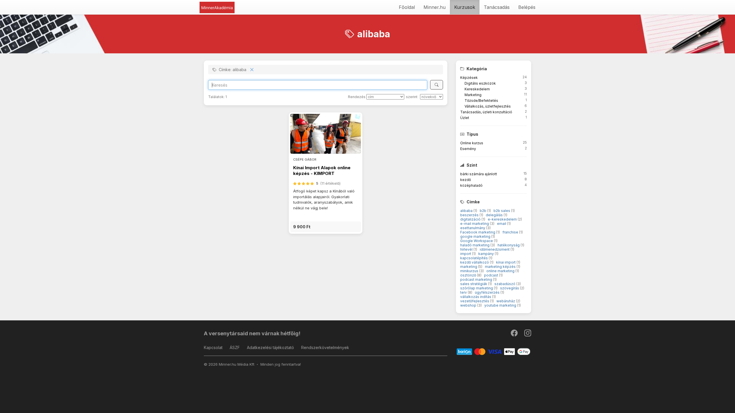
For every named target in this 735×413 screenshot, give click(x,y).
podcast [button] (491, 275)
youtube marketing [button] (500, 305)
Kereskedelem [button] (477, 89)
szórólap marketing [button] (477, 288)
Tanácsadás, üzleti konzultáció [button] (486, 112)
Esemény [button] (468, 149)
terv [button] (464, 292)
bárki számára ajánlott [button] (478, 174)
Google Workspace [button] (477, 241)
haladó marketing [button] (475, 245)
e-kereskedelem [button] (503, 219)
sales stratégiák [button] (474, 284)
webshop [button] (468, 305)
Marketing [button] (473, 95)
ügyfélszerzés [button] (487, 292)
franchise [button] (510, 232)
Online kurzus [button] (471, 143)
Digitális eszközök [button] (480, 83)
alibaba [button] (466, 211)
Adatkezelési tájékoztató (270, 347)
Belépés (526, 7)
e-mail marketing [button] (475, 223)
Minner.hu (434, 7)
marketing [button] (469, 266)
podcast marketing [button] (476, 279)
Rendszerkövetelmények (325, 347)
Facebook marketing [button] (478, 232)
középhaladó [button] (471, 185)
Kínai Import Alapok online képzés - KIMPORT (322, 170)
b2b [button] (483, 211)
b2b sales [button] (502, 211)
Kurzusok (464, 7)
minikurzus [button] (469, 271)
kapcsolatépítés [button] (474, 258)
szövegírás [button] (510, 288)
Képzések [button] (469, 77)
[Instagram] (527, 334)
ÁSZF (235, 347)
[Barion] (493, 351)
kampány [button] (486, 254)
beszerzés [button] (469, 215)
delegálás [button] (495, 215)
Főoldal (407, 7)
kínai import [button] (506, 262)
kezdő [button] (465, 180)
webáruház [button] (506, 301)
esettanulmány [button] (473, 228)
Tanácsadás (497, 7)
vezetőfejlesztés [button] (475, 301)
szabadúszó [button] (505, 284)
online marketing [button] (500, 271)
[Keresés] (436, 84)
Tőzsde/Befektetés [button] (481, 100)
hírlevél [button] (466, 249)
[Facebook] (515, 334)
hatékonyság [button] (509, 245)
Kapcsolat (213, 347)
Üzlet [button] (464, 118)
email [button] (502, 223)
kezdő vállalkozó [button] (475, 262)
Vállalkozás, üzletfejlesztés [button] (488, 106)
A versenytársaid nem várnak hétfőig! (252, 333)
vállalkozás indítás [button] (476, 297)
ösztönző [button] (468, 275)
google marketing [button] (475, 236)
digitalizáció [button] (470, 219)
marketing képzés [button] (501, 266)
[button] (325, 226)
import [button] (466, 254)
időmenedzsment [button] (495, 249)
